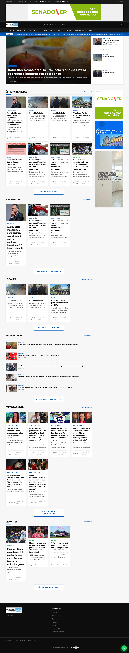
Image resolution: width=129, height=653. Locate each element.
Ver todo (87, 92)
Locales (10, 30)
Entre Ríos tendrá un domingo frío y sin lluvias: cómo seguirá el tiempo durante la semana (48, 376)
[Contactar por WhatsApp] (124, 648)
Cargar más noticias (49, 191)
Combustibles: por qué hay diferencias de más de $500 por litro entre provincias (37, 164)
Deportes (33, 30)
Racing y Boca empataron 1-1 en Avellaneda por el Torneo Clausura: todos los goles (80, 164)
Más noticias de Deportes (49, 587)
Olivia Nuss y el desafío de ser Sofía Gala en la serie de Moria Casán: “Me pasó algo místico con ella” (15, 481)
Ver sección (86, 199)
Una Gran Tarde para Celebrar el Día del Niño (81, 115)
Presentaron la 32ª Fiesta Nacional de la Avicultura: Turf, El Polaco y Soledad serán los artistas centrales (59, 434)
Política (43, 30)
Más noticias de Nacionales (49, 271)
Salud (52, 30)
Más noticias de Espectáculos (49, 513)
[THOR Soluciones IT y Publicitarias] (75, 648)
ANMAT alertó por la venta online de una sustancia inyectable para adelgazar (59, 164)
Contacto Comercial (83, 30)
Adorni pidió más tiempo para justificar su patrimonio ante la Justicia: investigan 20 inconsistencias (91, 34)
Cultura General (65, 30)
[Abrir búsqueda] (92, 24)
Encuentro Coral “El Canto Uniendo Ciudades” (15, 162)
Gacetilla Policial (36, 113)
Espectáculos (12, 425)
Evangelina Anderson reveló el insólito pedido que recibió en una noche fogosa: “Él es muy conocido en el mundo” (37, 482)
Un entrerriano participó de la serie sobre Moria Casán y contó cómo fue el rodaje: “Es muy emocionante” (37, 434)
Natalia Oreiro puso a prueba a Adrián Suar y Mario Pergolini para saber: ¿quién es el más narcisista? (81, 434)
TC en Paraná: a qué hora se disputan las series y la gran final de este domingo (59, 546)
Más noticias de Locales (48, 327)
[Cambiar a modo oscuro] (121, 24)
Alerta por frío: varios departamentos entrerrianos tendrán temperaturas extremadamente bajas (51, 366)
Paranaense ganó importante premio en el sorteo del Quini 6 (38, 355)
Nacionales (21, 30)
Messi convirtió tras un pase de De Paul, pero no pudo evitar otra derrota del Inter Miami (37, 547)
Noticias (21, 342)
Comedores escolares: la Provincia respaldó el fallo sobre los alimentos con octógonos (48, 344)
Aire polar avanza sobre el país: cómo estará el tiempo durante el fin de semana (45, 387)
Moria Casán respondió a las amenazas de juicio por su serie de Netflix (15, 433)
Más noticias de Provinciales (48, 399)
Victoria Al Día (14, 640)
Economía (33, 157)
